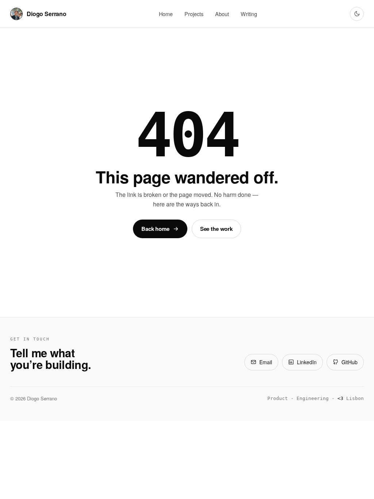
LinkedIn (307, 362)
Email (265, 362)
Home (166, 14)
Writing (249, 14)
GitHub (349, 362)
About (222, 14)
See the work (216, 229)
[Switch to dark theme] (357, 14)
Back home (155, 229)
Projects (193, 14)
